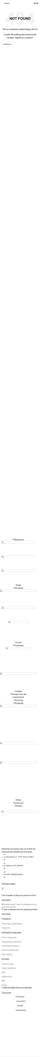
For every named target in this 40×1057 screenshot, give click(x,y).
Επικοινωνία (7, 977)
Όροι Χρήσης (7, 954)
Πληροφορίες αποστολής (11, 942)
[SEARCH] (35, 44)
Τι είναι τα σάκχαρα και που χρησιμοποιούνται (20, 909)
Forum (4, 985)
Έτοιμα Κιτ (6, 928)
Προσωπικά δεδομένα (10, 950)
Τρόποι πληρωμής (9, 937)
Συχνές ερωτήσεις (9, 968)
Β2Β (3, 981)
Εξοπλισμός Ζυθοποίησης (12, 924)
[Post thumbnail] (6, 891)
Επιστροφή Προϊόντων (11, 946)
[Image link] (20, 829)
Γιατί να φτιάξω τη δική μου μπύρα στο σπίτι (19, 895)
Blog (3, 972)
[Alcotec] (18, 672)
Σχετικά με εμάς (8, 964)
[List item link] (20, 865)
